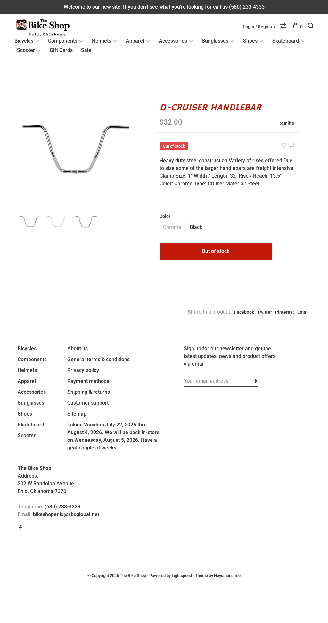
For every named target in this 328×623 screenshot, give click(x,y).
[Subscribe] (250, 381)
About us (77, 348)
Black (196, 227)
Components (62, 41)
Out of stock (215, 251)
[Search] (311, 26)
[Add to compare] (291, 146)
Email (303, 312)
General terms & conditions (98, 359)
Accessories (173, 41)
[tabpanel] (76, 149)
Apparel (135, 41)
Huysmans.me (227, 575)
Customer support (88, 403)
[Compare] (284, 26)
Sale (86, 50)
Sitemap (76, 414)
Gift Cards (61, 50)
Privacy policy (83, 370)
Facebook (244, 312)
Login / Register (259, 26)
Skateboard (285, 41)
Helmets (101, 41)
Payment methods (88, 381)
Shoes (250, 41)
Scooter (26, 50)
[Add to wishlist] (284, 146)
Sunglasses (215, 41)
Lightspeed (182, 575)
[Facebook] (20, 528)
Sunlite (287, 123)
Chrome (172, 227)
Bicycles (23, 41)
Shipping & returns (88, 392)
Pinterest (284, 312)
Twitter (264, 312)
